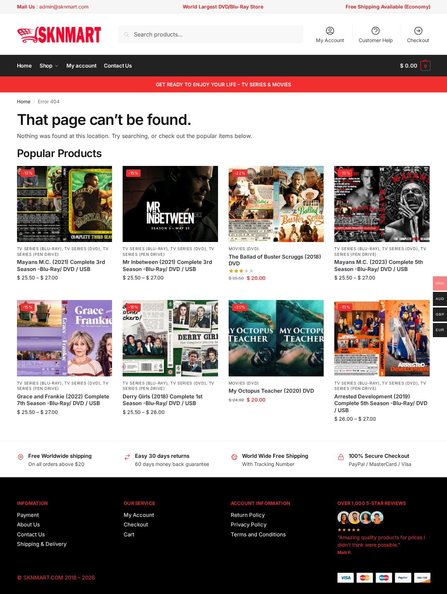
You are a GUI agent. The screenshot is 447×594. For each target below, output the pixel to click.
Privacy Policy (248, 524)
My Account (330, 40)
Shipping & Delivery (41, 544)
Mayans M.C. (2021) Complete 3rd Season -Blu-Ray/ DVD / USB (61, 265)
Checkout (418, 40)
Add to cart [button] (276, 293)
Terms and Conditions (258, 534)
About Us (28, 524)
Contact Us (31, 534)
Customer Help (376, 40)
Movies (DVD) (244, 248)
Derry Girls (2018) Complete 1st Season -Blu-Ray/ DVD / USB (162, 400)
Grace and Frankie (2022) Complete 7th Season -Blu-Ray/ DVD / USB (63, 400)
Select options (64, 292)
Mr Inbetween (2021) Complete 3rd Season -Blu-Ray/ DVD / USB (167, 265)
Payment (28, 515)
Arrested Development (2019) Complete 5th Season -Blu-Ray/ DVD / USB (381, 403)
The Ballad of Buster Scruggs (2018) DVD (275, 260)
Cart (129, 534)
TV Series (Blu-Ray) (39, 248)
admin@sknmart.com (63, 7)
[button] (415, 65)
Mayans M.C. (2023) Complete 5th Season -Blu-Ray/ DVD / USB (378, 265)
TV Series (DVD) (82, 248)
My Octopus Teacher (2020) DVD (271, 390)
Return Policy (248, 515)
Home (23, 101)
